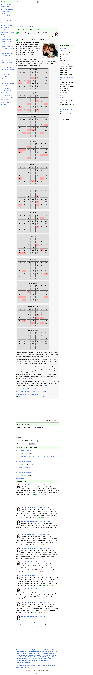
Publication (19, 658)
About (22, 665)
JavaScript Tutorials (7, 55)
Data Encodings (5, 18)
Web (29, 660)
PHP (44, 657)
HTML (23, 655)
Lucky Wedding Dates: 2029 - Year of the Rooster (31, 391)
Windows (43, 660)
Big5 (33, 650)
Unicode (18, 660)
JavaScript (32, 655)
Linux (49, 655)
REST (30, 658)
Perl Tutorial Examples (7, 67)
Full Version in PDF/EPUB (25, 450)
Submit (33, 444)
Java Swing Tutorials (7, 53)
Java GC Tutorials (6, 39)
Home (18, 26)
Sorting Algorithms (6, 81)
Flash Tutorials (5, 27)
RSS (21, 667)
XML (53, 660)
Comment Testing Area (24, 461)
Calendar (30, 26)
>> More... (47, 356)
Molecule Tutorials (6, 62)
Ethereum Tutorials (6, 25)
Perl (41, 657)
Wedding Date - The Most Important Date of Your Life (33, 396)
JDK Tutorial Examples (7, 44)
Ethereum (30, 653)
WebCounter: (34, 673)
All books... (4, 104)
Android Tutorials (6, 4)
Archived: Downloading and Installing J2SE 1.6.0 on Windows (36, 456)
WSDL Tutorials (5, 92)
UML (55, 658)
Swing (45, 658)
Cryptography (49, 651)
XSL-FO (27, 662)
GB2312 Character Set (7, 32)
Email (17, 653)
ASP (23, 650)
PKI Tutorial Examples (7, 72)
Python (26, 658)
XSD (23, 662)
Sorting (40, 658)
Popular (33, 665)
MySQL (27, 657)
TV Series (50, 658)
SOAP (35, 658)
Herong (52, 653)
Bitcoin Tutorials (5, 6)
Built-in (49, 650)
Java (27, 655)
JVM (45, 655)
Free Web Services (6, 29)
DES (56, 651)
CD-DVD (24, 651)
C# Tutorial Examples (7, 9)
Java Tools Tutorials (7, 46)
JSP (42, 655)
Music (22, 657)
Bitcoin (38, 650)
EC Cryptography (6, 20)
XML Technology (6, 95)
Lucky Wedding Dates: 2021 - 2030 (27, 394)
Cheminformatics (33, 651)
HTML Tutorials (5, 34)
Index (17, 667)
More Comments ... (21, 478)
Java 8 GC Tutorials (6, 41)
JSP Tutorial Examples (7, 58)
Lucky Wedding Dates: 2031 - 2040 (27, 388)
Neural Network (34, 657)
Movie (18, 657)
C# (53, 650)
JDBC (38, 655)
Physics (49, 657)
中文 (28, 667)
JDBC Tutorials (5, 51)
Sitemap (27, 665)
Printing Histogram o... (66, 64)
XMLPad (18, 662)
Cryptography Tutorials (7, 15)
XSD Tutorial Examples (8, 97)
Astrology (28, 650)
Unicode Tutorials (6, 85)
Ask (25, 667)
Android (18, 650)
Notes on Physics (6, 102)
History (18, 655)
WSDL (49, 660)
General (45, 653)
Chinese (23, 26)
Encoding (23, 653)
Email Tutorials (5, 22)
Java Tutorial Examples (8, 37)
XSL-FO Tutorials (6, 100)
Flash (35, 653)
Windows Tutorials (6, 90)
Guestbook (51, 665)
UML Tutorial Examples (7, 83)
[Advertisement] (8, 128)
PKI (53, 657)
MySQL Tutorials (6, 65)
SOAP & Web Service (7, 78)
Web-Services (36, 660)
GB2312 (40, 653)
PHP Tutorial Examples (8, 69)
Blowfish (43, 650)
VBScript (24, 660)
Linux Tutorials (5, 60)
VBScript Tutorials (6, 88)
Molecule (54, 655)
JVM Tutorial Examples (7, 48)
